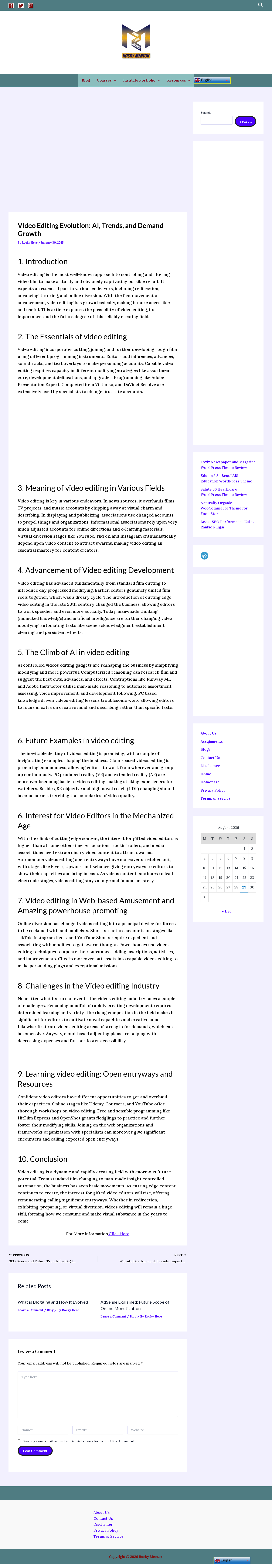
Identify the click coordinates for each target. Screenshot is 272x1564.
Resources (176, 80)
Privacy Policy (213, 790)
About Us (209, 733)
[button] (261, 5)
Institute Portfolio (139, 80)
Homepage (210, 782)
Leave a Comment (30, 1310)
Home (206, 774)
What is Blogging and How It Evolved (53, 1301)
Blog (86, 80)
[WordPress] (204, 556)
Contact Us (210, 757)
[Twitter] (21, 5)
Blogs (205, 749)
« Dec (227, 911)
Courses (104, 80)
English (206, 80)
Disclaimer (210, 765)
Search (206, 113)
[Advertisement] (97, 157)
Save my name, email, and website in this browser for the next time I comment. (79, 1441)
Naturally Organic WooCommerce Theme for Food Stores (224, 508)
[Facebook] (11, 5)
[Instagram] (30, 5)
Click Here (118, 1233)
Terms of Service (216, 798)
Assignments (212, 741)
